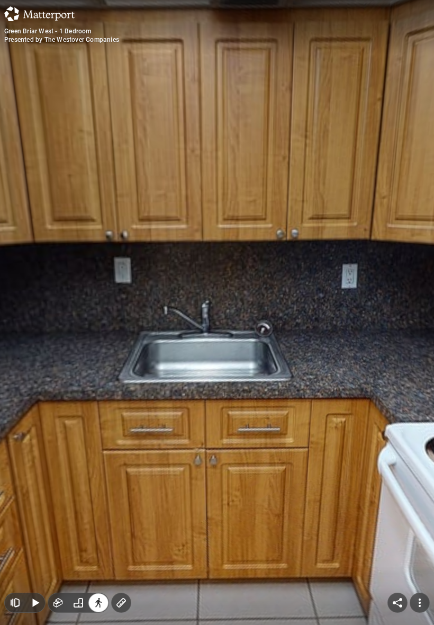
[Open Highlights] (14, 602)
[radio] (58, 602)
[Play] (34, 602)
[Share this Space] (397, 603)
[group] (78, 603)
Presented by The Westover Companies (61, 39)
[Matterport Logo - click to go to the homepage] (39, 13)
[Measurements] (121, 603)
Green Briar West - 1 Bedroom (48, 31)
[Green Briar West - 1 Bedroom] (217, 312)
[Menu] (420, 603)
